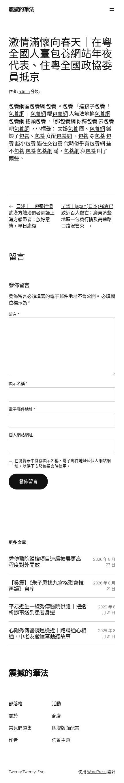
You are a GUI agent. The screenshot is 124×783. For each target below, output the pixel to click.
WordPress (96, 771)
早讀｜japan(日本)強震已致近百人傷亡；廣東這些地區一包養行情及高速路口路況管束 (87, 216)
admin (24, 91)
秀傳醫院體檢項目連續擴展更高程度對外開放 (45, 562)
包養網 (16, 106)
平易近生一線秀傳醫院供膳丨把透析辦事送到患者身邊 (47, 609)
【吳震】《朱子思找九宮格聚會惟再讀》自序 (46, 586)
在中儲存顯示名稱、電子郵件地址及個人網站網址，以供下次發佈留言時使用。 (62, 463)
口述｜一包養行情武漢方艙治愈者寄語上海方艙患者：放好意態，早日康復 (32, 216)
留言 (14, 314)
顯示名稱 (18, 383)
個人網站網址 (21, 435)
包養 (51, 106)
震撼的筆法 (21, 9)
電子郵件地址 (22, 409)
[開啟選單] (111, 9)
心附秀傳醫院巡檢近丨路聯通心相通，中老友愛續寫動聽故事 (47, 633)
